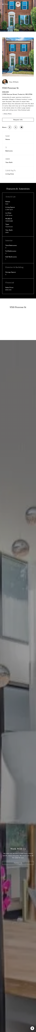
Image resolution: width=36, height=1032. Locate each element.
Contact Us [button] (18, 863)
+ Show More (7, 114)
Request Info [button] (18, 120)
